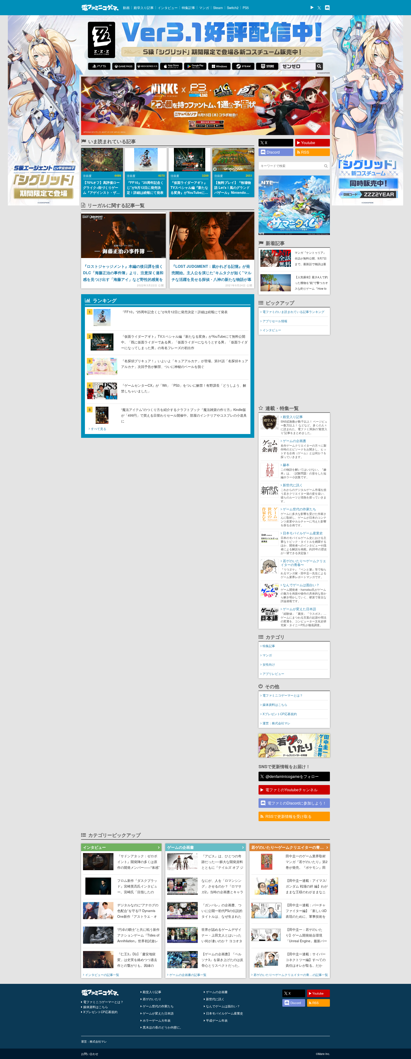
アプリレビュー (273, 673)
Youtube (308, 142)
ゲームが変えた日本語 (158, 1013)
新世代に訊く (215, 999)
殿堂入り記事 (144, 7)
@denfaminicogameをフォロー (292, 776)
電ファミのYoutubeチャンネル (291, 789)
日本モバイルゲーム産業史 (224, 1013)
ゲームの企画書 (217, 992)
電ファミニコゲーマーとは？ (283, 695)
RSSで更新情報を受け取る (288, 816)
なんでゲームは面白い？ (223, 1006)
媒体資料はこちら (275, 704)
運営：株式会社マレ (276, 723)
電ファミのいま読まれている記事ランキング (293, 311)
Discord (273, 152)
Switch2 (233, 7)
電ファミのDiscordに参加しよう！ (297, 803)
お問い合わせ (89, 1054)
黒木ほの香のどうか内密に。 (163, 1027)
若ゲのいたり (152, 999)
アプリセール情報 (275, 321)
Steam (218, 7)
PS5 (246, 7)
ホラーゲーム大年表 (157, 1020)
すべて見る (98, 428)
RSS (305, 152)
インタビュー (168, 7)
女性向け (269, 664)
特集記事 (188, 7)
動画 (126, 7)
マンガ (204, 7)
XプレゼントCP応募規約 (280, 714)
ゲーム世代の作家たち (158, 1006)
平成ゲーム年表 (217, 1020)
